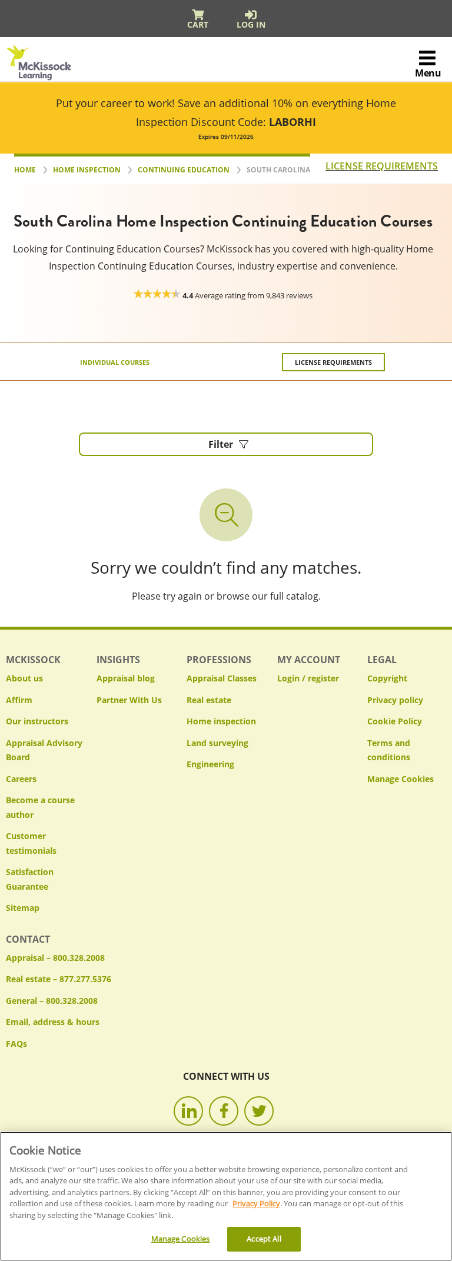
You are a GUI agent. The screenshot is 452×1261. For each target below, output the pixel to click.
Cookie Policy (394, 721)
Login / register (308, 678)
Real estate (209, 700)
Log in (251, 24)
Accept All (264, 1238)
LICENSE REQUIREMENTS (381, 165)
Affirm (19, 700)
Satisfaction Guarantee (30, 879)
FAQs (16, 1043)
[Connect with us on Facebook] (223, 1111)
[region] (226, 1196)
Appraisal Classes (222, 678)
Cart (197, 24)
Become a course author (40, 807)
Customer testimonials (31, 843)
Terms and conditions (388, 750)
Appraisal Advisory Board (44, 750)
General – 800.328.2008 (52, 1000)
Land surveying (217, 742)
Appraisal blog (126, 678)
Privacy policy (395, 700)
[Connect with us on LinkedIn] (188, 1111)
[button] (226, 444)
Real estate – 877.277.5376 (58, 978)
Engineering (210, 764)
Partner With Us (129, 700)
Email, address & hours (52, 1021)
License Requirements (333, 362)
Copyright (387, 678)
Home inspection (221, 721)
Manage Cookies (400, 779)
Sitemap (22, 907)
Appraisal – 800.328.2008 (55, 957)
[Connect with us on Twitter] (259, 1111)
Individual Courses (114, 362)
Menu (428, 72)
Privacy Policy (256, 1203)
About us (24, 678)
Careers (21, 778)
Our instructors (37, 721)
